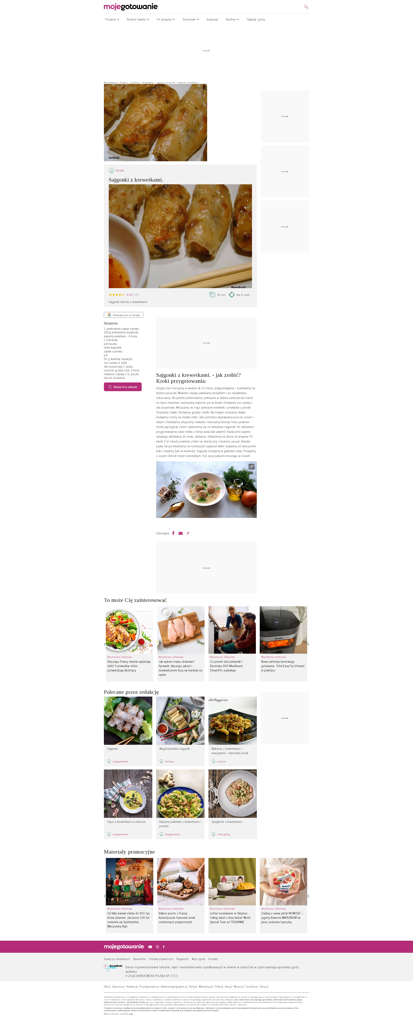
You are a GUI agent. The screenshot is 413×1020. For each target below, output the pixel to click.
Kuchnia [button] (231, 19)
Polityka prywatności (161, 959)
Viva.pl (228, 986)
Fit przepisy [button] (164, 19)
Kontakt (213, 959)
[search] (306, 7)
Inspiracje (212, 19)
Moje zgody (198, 959)
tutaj (131, 1014)
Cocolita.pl (251, 986)
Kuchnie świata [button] (137, 19)
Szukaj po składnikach (117, 959)
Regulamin (183, 959)
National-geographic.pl (174, 986)
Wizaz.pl (239, 986)
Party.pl (193, 986)
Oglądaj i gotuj (256, 19)
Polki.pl (219, 986)
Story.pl (264, 986)
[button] (104, 644)
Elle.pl (107, 986)
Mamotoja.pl (206, 986)
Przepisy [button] (111, 19)
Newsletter (139, 959)
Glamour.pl (118, 986)
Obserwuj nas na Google (126, 315)
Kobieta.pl (132, 986)
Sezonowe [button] (189, 19)
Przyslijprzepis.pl (149, 986)
